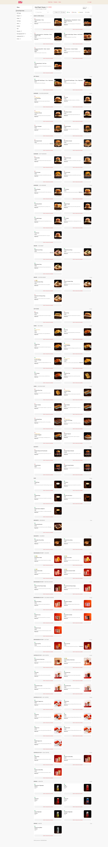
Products (55, 2)
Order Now (50, 2)
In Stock (63, 12)
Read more (36, 23)
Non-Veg (74, 12)
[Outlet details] (47, 7)
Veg (69, 12)
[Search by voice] (48, 12)
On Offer (88, 12)
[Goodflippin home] (31, 2)
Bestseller (81, 12)
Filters (57, 12)
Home (59, 2)
